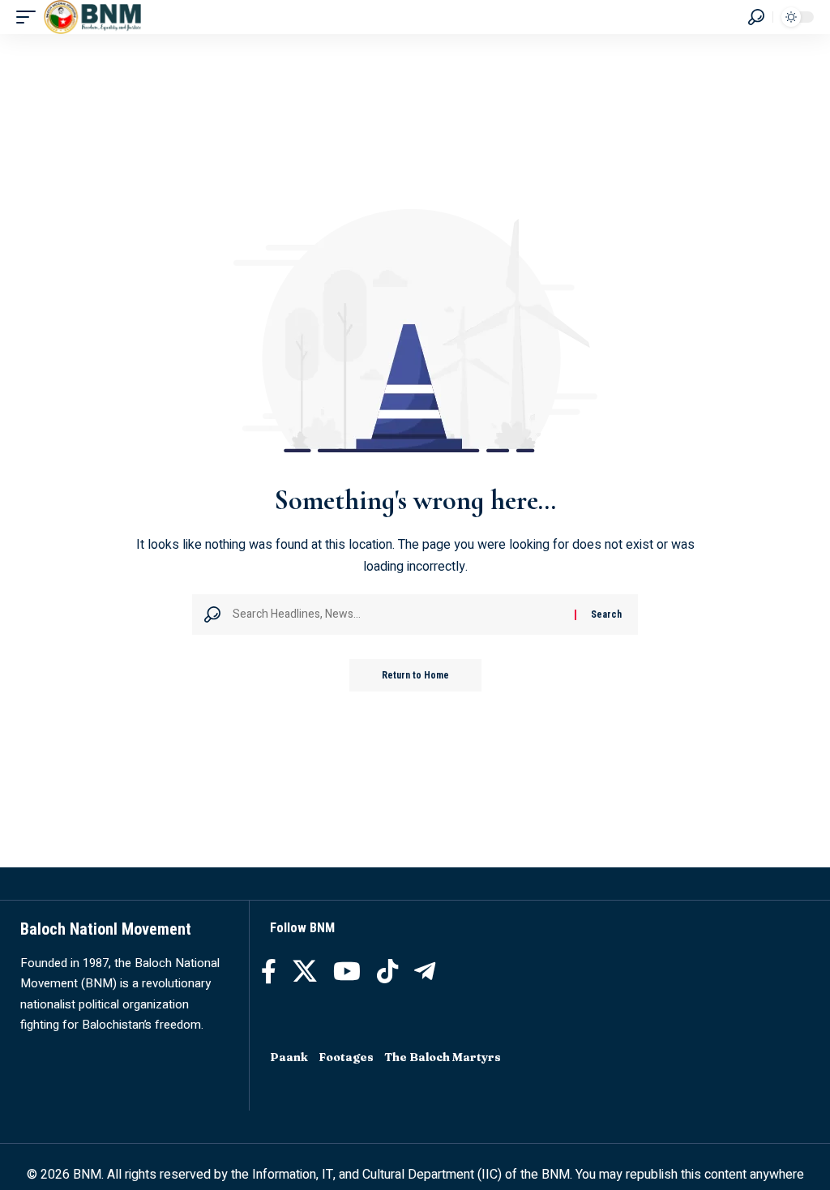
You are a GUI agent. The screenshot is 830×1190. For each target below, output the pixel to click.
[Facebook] (268, 971)
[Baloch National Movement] (92, 17)
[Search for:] (397, 614)
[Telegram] (424, 971)
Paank (289, 1057)
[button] (30, 17)
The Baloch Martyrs (442, 1057)
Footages (346, 1057)
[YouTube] (347, 971)
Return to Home (415, 675)
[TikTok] (387, 971)
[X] (305, 971)
